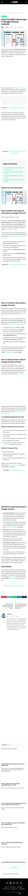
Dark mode (6, 229)
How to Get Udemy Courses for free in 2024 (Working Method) (13, 823)
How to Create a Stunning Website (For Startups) (12, 843)
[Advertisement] (14, 73)
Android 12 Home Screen (14, 465)
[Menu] (2, 2)
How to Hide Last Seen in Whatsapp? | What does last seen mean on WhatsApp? (21, 606)
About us (7, 887)
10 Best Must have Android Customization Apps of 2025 (12, 764)
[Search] (26, 2)
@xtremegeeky (12, 576)
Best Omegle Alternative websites (17, 470)
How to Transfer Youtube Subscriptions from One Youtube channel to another (13, 803)
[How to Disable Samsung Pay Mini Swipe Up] (14, 853)
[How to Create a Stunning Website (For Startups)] (14, 834)
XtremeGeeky (19, 892)
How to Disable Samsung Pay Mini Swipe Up (13, 862)
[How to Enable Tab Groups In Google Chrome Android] (14, 38)
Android (4, 16)
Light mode (13, 229)
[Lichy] (14, 2)
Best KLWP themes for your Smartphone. (16, 324)
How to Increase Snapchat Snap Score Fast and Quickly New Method (8, 606)
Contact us (13, 887)
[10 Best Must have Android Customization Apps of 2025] (14, 755)
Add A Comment (14, 867)
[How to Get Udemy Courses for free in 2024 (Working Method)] (14, 814)
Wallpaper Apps (8, 352)
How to (3, 591)
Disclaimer (19, 887)
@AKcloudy (12, 578)
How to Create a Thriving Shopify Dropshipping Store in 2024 (10, 784)
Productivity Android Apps (11, 527)
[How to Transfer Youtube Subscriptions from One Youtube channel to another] (14, 794)
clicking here (21, 373)
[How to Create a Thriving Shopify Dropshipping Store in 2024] (14, 775)
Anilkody (7, 27)
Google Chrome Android (19, 88)
